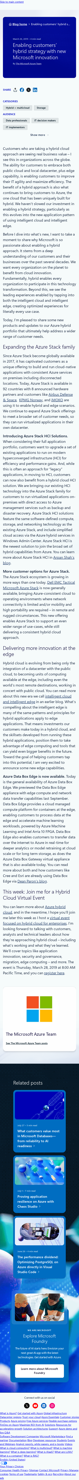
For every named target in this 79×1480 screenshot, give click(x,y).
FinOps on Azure (9, 1424)
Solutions (50, 1424)
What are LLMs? (64, 1451)
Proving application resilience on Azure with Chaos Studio (35, 1201)
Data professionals (16, 120)
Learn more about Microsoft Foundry (39, 1371)
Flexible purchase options (63, 1420)
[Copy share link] (15, 90)
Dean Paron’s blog (32, 881)
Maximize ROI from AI (31, 1424)
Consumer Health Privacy (14, 1470)
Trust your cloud (31, 1417)
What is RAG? (31, 1455)
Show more (37, 135)
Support (53, 1428)
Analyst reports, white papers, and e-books (40, 1444)
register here (54, 973)
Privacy (64, 1470)
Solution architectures (35, 1428)
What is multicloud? (41, 1448)
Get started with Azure (30, 1413)
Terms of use (16, 1474)
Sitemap (33, 1470)
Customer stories (69, 1417)
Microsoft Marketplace (52, 1436)
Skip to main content (12, 1)
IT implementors (15, 127)
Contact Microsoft (49, 1470)
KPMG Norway (31, 400)
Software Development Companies (19, 1436)
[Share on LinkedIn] (35, 90)
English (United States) (12, 1459)
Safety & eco (45, 1474)
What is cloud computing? (15, 1448)
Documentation (18, 1440)
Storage (41, 107)
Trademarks (30, 1474)
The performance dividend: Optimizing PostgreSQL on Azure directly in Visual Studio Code (37, 1264)
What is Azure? (8, 1413)
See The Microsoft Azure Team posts (27, 1043)
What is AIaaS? (45, 1451)
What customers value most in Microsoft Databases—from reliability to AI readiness (38, 1138)
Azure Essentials (50, 1417)
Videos (68, 1444)
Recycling (58, 1474)
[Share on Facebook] (22, 90)
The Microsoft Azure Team (29, 63)
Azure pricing (18, 1420)
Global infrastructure (55, 1413)
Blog (29, 1440)
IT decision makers (45, 120)
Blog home (19, 24)
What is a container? (11, 1455)
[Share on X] (28, 90)
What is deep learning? (23, 1451)
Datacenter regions (10, 1417)
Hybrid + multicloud (17, 107)
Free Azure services (37, 1420)
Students (62, 1440)
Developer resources (44, 1440)
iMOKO (57, 400)
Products (5, 1420)
